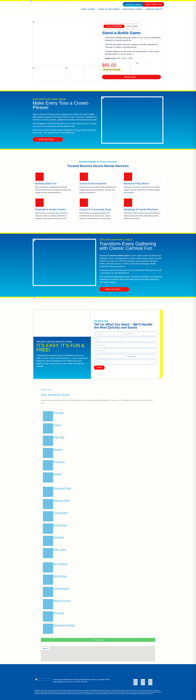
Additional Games (132, 9)
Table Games (88, 9)
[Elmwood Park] (48, 492)
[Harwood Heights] (48, 629)
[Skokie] (48, 477)
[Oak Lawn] (48, 553)
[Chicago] (48, 416)
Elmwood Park (62, 488)
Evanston (59, 461)
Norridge (58, 612)
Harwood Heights (64, 625)
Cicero (57, 425)
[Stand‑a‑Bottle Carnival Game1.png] (58, 74)
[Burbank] (48, 541)
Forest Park (60, 512)
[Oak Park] (48, 441)
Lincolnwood (61, 588)
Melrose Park (61, 500)
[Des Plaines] (48, 567)
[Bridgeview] (48, 528)
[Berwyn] (48, 453)
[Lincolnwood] (48, 592)
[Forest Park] (48, 516)
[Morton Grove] (48, 604)
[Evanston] (48, 465)
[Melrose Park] (48, 504)
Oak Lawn (59, 549)
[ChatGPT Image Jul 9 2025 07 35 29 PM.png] (84, 43)
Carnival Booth (154, 9)
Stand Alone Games (109, 9)
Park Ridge (60, 576)
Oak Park (58, 437)
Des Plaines (60, 563)
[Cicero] (48, 428)
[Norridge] (48, 616)
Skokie (57, 474)
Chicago (58, 412)
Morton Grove (61, 600)
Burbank (58, 537)
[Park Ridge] (48, 580)
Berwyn (58, 449)
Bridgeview (60, 525)
